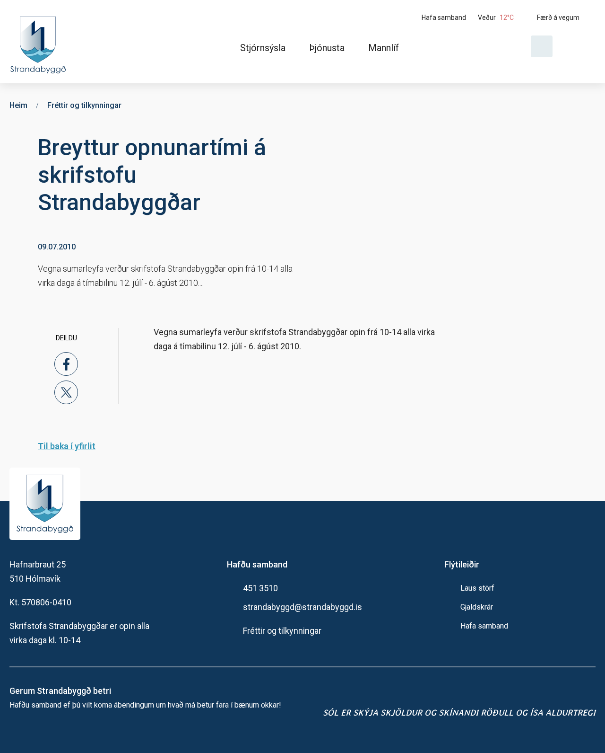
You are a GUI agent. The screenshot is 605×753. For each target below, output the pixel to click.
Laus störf (477, 588)
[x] (66, 392)
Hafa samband (484, 625)
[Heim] (39, 42)
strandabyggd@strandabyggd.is (302, 607)
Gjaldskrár (476, 606)
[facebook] (66, 364)
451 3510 (260, 588)
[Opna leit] (542, 46)
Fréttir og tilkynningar (282, 631)
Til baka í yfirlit (66, 446)
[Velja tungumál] (578, 46)
